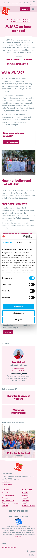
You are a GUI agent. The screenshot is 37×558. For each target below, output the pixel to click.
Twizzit (26, 3)
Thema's (9, 20)
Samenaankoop (13, 3)
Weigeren (18, 320)
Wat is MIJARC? (13, 59)
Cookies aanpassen (9, 547)
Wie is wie (6, 493)
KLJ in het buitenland (23, 20)
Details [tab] (19, 242)
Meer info (18, 536)
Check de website (11, 142)
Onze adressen (8, 495)
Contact (4, 3)
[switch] (32, 284)
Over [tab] (30, 242)
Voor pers (5, 498)
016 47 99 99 (7, 484)
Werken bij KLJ (8, 500)
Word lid (25, 9)
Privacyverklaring (28, 505)
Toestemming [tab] (7, 242)
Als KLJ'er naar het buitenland (20, 22)
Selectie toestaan (18, 313)
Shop (21, 3)
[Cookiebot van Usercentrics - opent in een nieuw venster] (26, 236)
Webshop (25, 500)
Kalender (25, 495)
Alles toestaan (18, 307)
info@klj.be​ (6, 481)
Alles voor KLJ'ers (27, 491)
